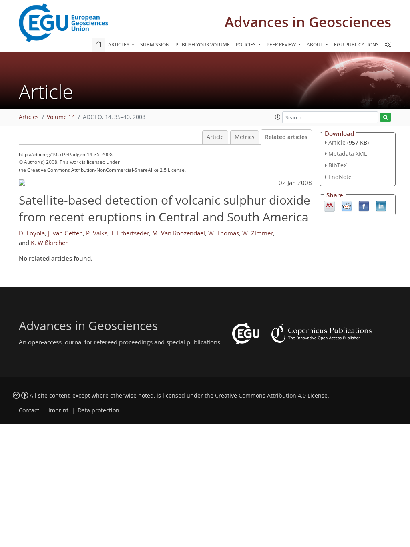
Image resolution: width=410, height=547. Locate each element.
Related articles (286, 137)
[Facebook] (363, 205)
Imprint (58, 410)
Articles (29, 117)
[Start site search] (385, 117)
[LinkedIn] (381, 205)
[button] (278, 117)
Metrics (245, 137)
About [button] (315, 44)
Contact (29, 410)
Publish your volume (202, 44)
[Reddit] (346, 205)
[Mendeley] (329, 205)
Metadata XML (347, 153)
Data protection (98, 410)
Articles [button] (119, 44)
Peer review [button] (282, 44)
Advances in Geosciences (308, 21)
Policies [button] (246, 44)
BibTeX (337, 165)
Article (215, 137)
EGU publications (356, 44)
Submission (154, 44)
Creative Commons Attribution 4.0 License (271, 395)
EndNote (340, 177)
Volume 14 (61, 117)
